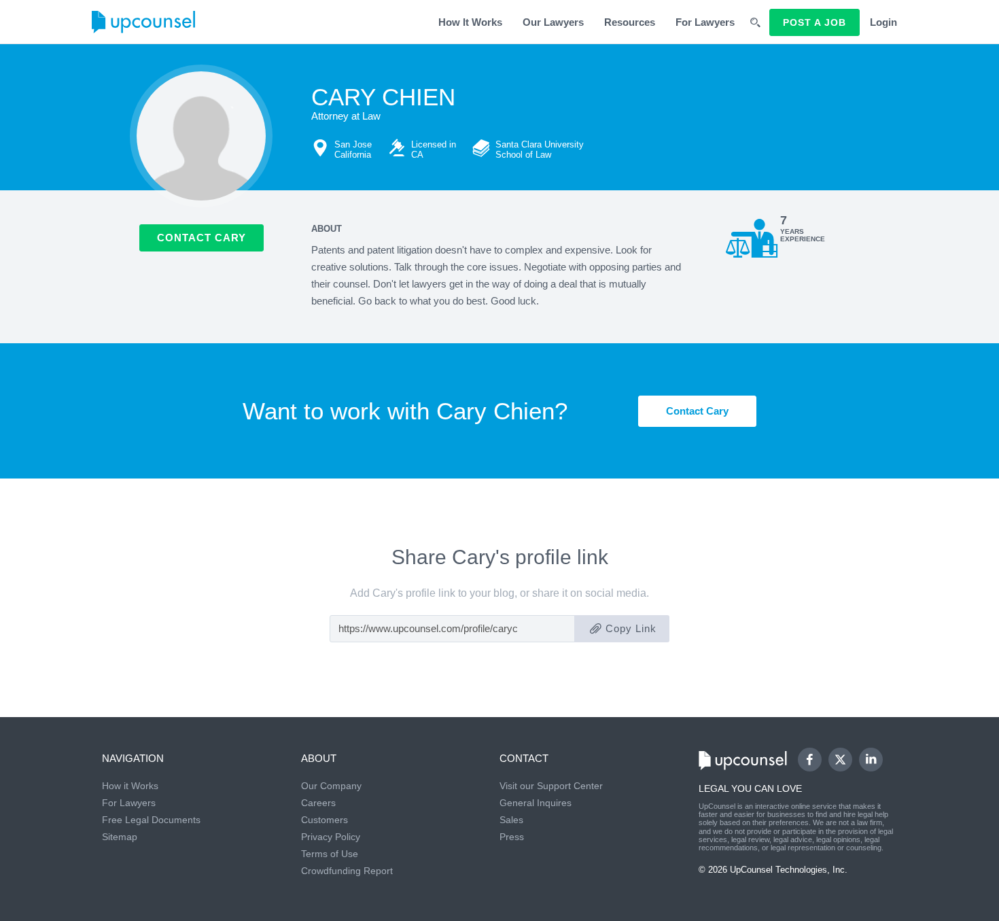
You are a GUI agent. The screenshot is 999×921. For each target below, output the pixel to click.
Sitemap (119, 836)
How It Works (470, 22)
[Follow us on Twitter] (840, 760)
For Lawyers (705, 22)
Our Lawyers (553, 22)
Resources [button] (629, 22)
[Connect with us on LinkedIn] (871, 759)
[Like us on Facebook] (810, 759)
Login (883, 22)
